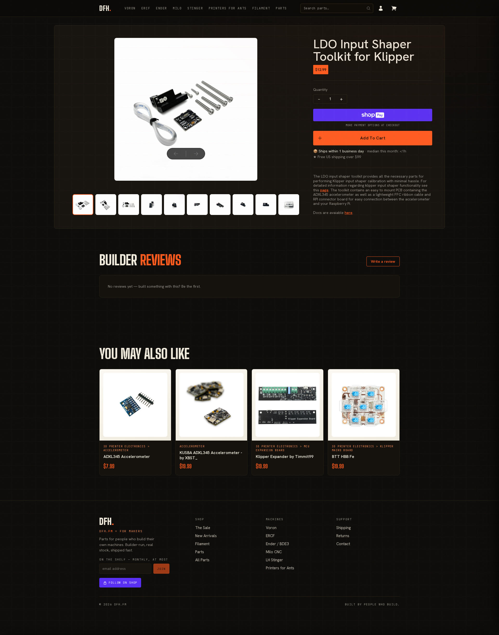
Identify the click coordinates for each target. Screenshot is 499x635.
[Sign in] (381, 8)
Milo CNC (274, 551)
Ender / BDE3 (277, 543)
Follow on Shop (123, 582)
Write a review (383, 261)
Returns (342, 535)
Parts (281, 8)
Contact (343, 543)
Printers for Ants (228, 8)
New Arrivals (206, 535)
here (348, 212)
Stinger (195, 8)
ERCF (145, 8)
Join (161, 569)
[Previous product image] (176, 153)
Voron (130, 8)
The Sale (202, 527)
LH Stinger (274, 559)
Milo (177, 8)
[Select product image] (83, 204)
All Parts (202, 559)
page (324, 190)
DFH (105, 8)
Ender (161, 8)
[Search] (368, 8)
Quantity (320, 89)
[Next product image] (196, 153)
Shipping (343, 527)
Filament (261, 8)
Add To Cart (372, 138)
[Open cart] (394, 8)
